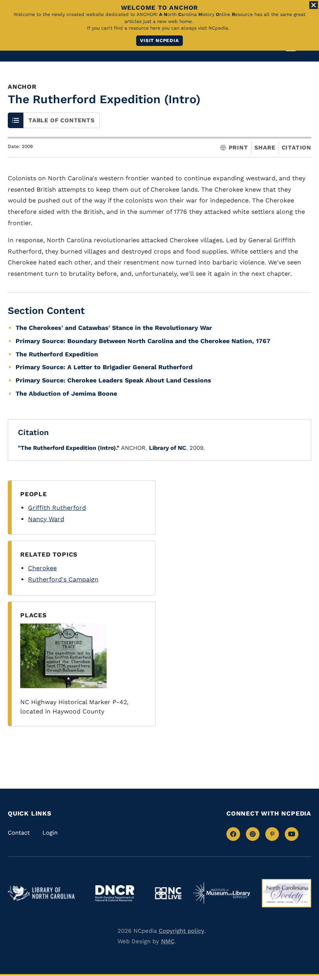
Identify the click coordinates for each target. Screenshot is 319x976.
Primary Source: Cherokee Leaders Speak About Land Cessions (113, 380)
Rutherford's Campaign (63, 579)
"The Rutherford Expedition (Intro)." (68, 447)
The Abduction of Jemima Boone (66, 393)
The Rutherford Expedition (57, 354)
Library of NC (167, 447)
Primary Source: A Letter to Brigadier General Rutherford (104, 367)
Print (238, 147)
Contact (19, 832)
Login (50, 832)
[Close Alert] (313, 5)
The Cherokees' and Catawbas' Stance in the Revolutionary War (114, 327)
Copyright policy (181, 930)
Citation (296, 147)
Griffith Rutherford (57, 507)
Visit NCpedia (159, 40)
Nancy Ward (46, 519)
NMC (167, 941)
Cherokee (42, 568)
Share (264, 147)
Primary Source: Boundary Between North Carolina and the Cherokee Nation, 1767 (143, 341)
